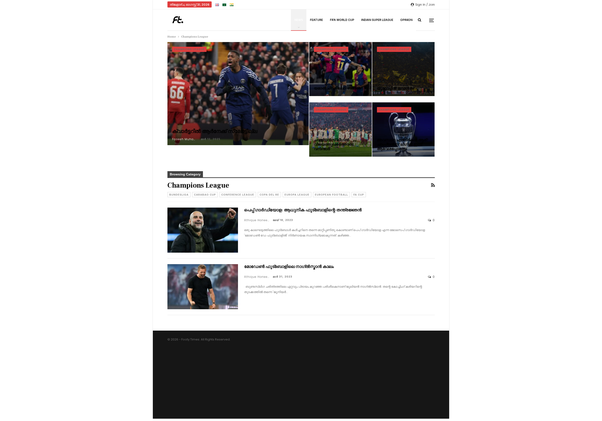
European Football (331, 194)
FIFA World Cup (342, 20)
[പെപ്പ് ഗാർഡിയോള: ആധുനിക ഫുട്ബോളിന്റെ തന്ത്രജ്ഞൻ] (202, 230)
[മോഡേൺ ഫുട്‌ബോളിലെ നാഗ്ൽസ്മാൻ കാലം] (202, 286)
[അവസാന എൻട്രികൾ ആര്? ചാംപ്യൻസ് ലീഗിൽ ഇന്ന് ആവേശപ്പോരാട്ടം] (403, 129)
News (298, 20)
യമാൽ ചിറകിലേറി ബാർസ (337, 88)
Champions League (189, 49)
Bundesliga (179, 194)
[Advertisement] (301, 386)
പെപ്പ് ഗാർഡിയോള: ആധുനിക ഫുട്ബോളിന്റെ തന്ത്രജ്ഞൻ (303, 210)
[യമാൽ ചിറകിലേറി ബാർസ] (340, 69)
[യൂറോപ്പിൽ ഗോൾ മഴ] (403, 69)
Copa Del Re (269, 194)
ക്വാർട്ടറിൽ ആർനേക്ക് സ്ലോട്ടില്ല (214, 131)
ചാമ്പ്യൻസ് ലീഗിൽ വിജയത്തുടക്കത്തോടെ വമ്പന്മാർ (333, 144)
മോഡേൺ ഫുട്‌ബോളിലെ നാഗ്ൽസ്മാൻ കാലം (289, 266)
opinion (406, 20)
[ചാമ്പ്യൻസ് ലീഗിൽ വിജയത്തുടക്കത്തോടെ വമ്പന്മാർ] (340, 129)
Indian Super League (377, 20)
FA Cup (358, 194)
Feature (316, 20)
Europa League (297, 194)
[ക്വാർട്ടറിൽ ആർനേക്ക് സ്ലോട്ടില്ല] (238, 93)
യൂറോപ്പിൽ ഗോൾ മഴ (395, 88)
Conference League (237, 194)
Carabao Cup (205, 194)
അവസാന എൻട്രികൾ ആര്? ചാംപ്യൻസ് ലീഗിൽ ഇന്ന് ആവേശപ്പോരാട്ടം (402, 144)
